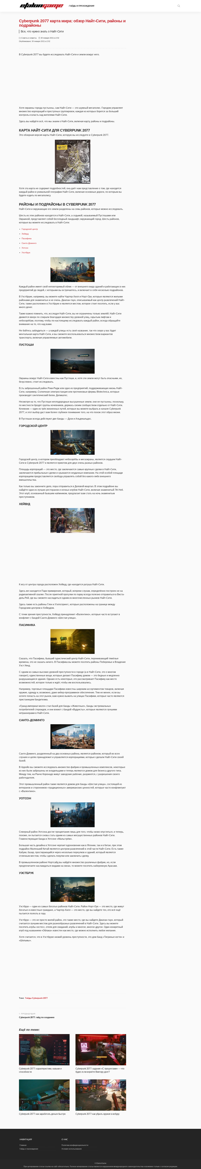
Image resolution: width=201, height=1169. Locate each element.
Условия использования (72, 1149)
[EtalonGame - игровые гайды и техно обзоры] (42, 5)
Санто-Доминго (29, 243)
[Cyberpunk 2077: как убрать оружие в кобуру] (100, 1095)
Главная (23, 1145)
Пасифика (26, 238)
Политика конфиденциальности (75, 1145)
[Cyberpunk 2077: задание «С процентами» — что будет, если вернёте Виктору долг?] (100, 1049)
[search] (178, 6)
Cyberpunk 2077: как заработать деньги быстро (42, 1114)
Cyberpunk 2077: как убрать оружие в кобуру (97, 1114)
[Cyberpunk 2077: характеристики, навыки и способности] (44, 1049)
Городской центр (30, 229)
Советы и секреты (29, 38)
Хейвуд (25, 234)
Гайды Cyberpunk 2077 (36, 998)
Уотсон (25, 248)
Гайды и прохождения (81, 6)
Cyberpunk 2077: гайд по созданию (36, 1017)
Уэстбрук (26, 252)
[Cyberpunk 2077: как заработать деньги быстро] (44, 1095)
